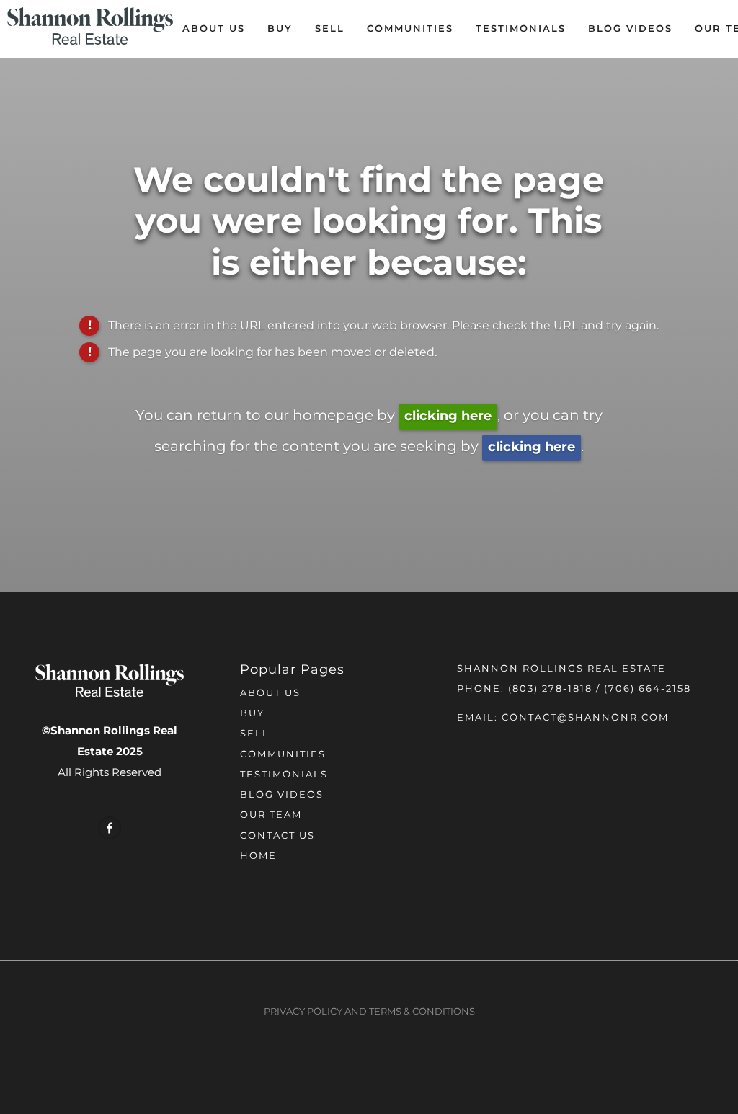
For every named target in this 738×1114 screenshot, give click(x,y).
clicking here (448, 416)
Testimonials (521, 29)
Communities (410, 29)
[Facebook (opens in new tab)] (109, 827)
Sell (329, 29)
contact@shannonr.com (585, 718)
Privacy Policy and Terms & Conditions (369, 1012)
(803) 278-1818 (550, 689)
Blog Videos (630, 29)
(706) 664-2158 (647, 689)
